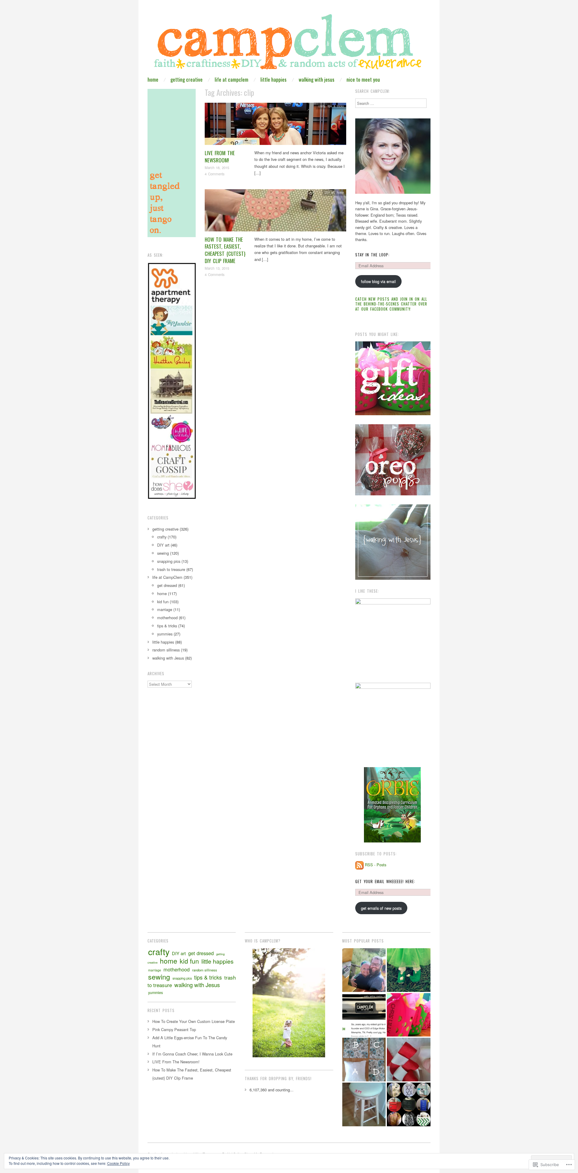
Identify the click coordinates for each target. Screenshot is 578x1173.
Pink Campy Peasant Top (174, 1029)
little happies (273, 79)
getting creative (186, 79)
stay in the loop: (372, 255)
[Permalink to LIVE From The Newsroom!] (275, 125)
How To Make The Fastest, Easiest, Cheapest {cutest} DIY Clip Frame (225, 250)
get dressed (167, 585)
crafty (321, 106)
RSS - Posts (375, 864)
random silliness (166, 650)
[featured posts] (364, 1015)
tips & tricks (336, 106)
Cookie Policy (118, 1163)
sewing (163, 553)
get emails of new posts (381, 908)
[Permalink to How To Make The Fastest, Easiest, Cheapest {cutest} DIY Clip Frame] (275, 212)
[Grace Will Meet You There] (364, 970)
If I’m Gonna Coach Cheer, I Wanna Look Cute (192, 1054)
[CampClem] (289, 44)
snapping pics (168, 561)
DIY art (329, 192)
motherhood (167, 617)
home (153, 79)
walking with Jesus (316, 79)
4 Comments (215, 173)
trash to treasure (171, 569)
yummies (164, 634)
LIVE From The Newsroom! (220, 156)
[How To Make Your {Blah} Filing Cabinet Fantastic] (408, 1104)
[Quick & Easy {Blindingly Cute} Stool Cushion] (364, 1104)
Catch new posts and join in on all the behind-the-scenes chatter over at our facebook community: (391, 304)
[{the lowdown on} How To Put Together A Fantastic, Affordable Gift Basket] (408, 1015)
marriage (164, 609)
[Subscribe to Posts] (359, 864)
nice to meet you (363, 79)
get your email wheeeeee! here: (385, 881)
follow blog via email (378, 281)
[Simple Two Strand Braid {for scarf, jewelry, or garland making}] (408, 1059)
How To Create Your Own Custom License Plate (193, 1021)
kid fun (163, 601)
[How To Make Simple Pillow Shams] (364, 1059)
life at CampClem (231, 79)
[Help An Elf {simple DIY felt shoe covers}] (408, 970)
